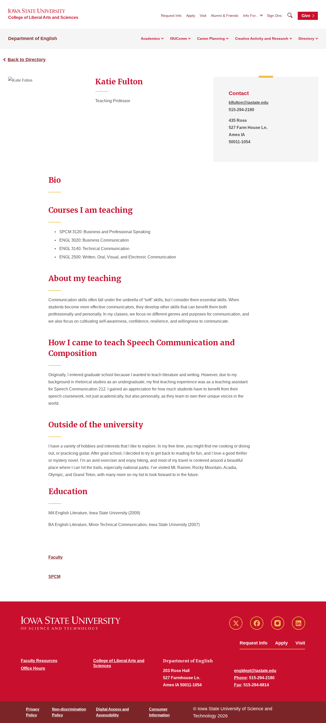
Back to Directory (27, 59)
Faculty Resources (39, 661)
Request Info (171, 16)
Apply (190, 16)
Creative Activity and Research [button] (261, 38)
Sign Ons (274, 16)
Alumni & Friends (224, 16)
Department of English (32, 38)
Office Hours (33, 668)
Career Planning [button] (211, 38)
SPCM (54, 576)
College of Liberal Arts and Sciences (43, 17)
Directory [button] (306, 38)
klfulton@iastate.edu (248, 102)
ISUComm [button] (178, 38)
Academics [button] (150, 38)
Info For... (251, 16)
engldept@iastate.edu (255, 670)
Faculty (55, 557)
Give (306, 16)
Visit (203, 16)
